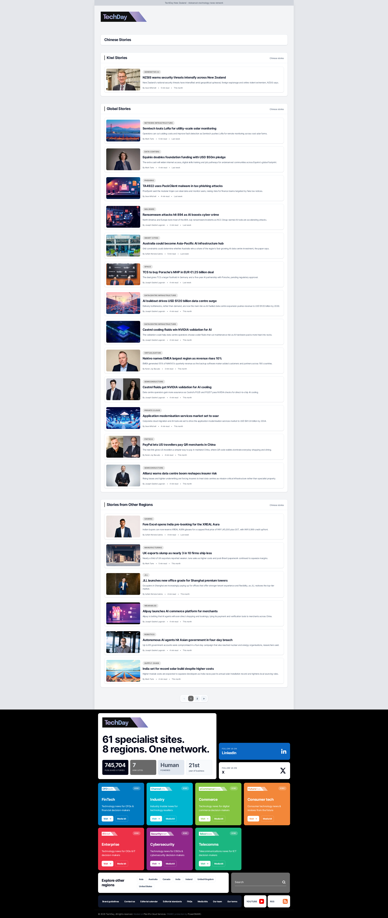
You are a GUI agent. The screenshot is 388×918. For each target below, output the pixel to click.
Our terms (232, 901)
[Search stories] (283, 882)
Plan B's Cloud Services (155, 914)
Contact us (129, 901)
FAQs (189, 901)
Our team (217, 901)
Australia (153, 879)
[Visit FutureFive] (262, 788)
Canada (166, 879)
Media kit (121, 818)
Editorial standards (172, 901)
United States (145, 886)
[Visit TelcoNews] (213, 833)
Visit (106, 818)
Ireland (189, 879)
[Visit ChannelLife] (164, 788)
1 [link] (190, 698)
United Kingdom (205, 879)
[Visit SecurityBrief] (164, 833)
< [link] (184, 698)
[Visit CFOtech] (116, 788)
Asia (141, 879)
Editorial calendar (149, 901)
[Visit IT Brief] (116, 833)
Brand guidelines (110, 901)
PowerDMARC (194, 914)
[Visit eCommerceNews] (213, 788)
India (178, 879)
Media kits (203, 901)
